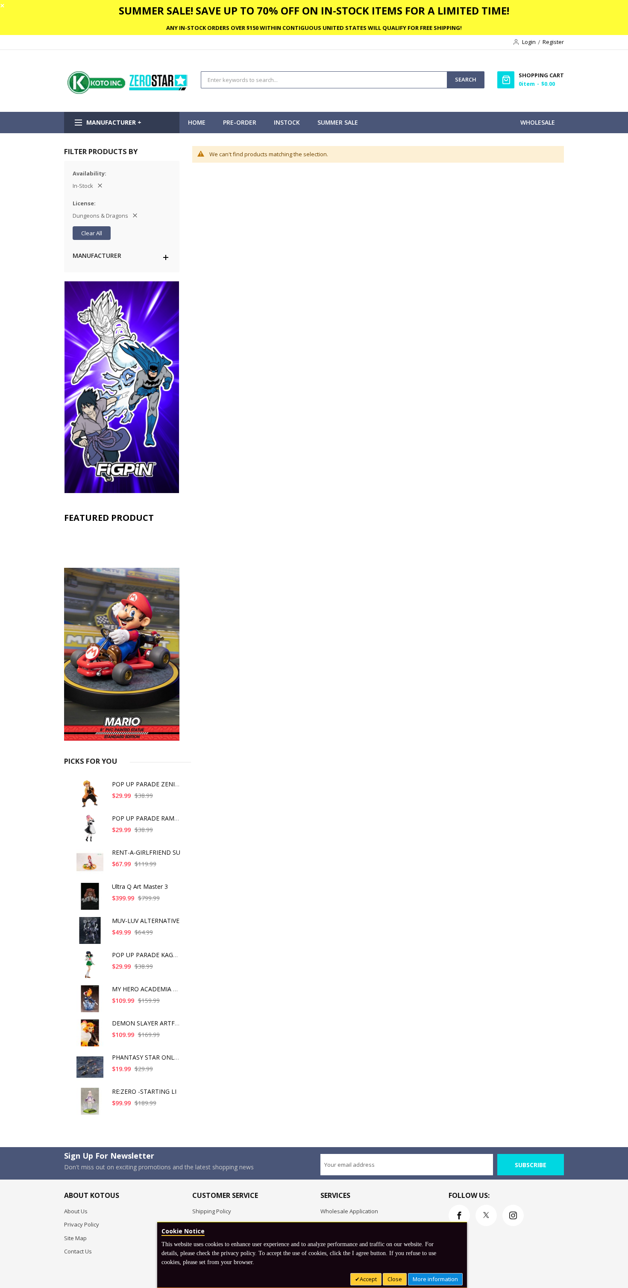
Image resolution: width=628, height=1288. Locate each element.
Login (529, 42)
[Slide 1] (121, 634)
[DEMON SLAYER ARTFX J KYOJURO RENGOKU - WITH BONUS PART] (91, 1036)
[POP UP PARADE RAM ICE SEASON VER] (91, 831)
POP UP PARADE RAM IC (147, 818)
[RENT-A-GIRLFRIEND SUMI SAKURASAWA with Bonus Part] (91, 865)
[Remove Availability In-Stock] (100, 186)
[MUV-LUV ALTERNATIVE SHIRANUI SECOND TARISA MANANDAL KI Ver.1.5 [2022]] (91, 934)
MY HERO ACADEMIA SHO (148, 989)
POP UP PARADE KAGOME (149, 955)
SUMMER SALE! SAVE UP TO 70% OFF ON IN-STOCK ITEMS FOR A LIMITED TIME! (314, 10)
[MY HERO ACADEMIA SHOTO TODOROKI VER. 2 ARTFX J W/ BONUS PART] (91, 1002)
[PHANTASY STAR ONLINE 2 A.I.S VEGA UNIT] (91, 1070)
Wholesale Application (349, 1211)
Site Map (75, 1238)
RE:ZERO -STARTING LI (144, 1091)
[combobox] (324, 80)
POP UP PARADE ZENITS (147, 784)
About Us (76, 1211)
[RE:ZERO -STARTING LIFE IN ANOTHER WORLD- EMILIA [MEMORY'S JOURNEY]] (91, 1104)
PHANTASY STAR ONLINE (148, 1057)
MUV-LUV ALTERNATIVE (145, 921)
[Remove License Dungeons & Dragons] (135, 215)
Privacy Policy (81, 1224)
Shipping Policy (211, 1211)
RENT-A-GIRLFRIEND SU (146, 852)
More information (435, 1279)
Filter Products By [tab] (101, 151)
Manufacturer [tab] (97, 255)
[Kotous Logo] (128, 91)
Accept (368, 1279)
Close (394, 1279)
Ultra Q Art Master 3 (140, 886)
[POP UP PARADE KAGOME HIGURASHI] (91, 968)
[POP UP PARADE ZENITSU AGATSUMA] (91, 797)
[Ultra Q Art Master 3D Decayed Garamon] (91, 899)
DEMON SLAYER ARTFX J (147, 1023)
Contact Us (78, 1251)
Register (553, 42)
